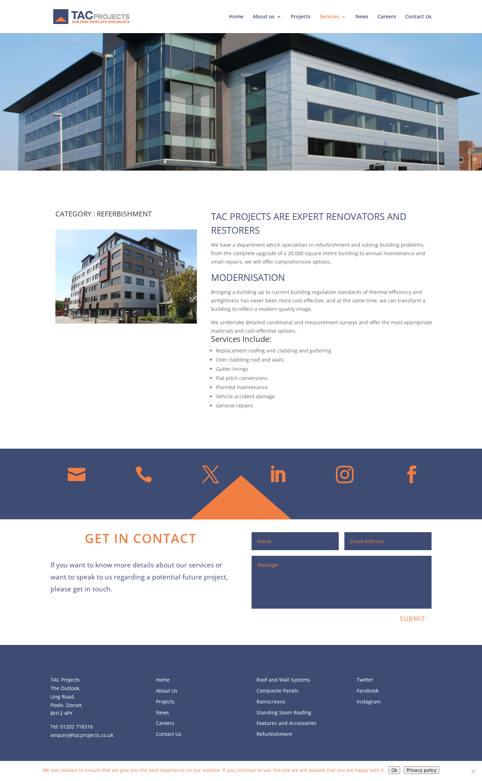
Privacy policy (421, 770)
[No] (473, 771)
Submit (412, 618)
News (361, 17)
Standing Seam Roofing (284, 712)
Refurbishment (274, 734)
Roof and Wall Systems (283, 679)
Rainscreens (271, 701)
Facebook (368, 690)
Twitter (365, 679)
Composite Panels (278, 690)
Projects (301, 17)
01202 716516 (76, 726)
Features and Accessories (287, 723)
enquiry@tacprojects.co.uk (81, 735)
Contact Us (418, 17)
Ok (394, 770)
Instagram (369, 701)
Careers (387, 17)
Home (236, 17)
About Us (166, 690)
